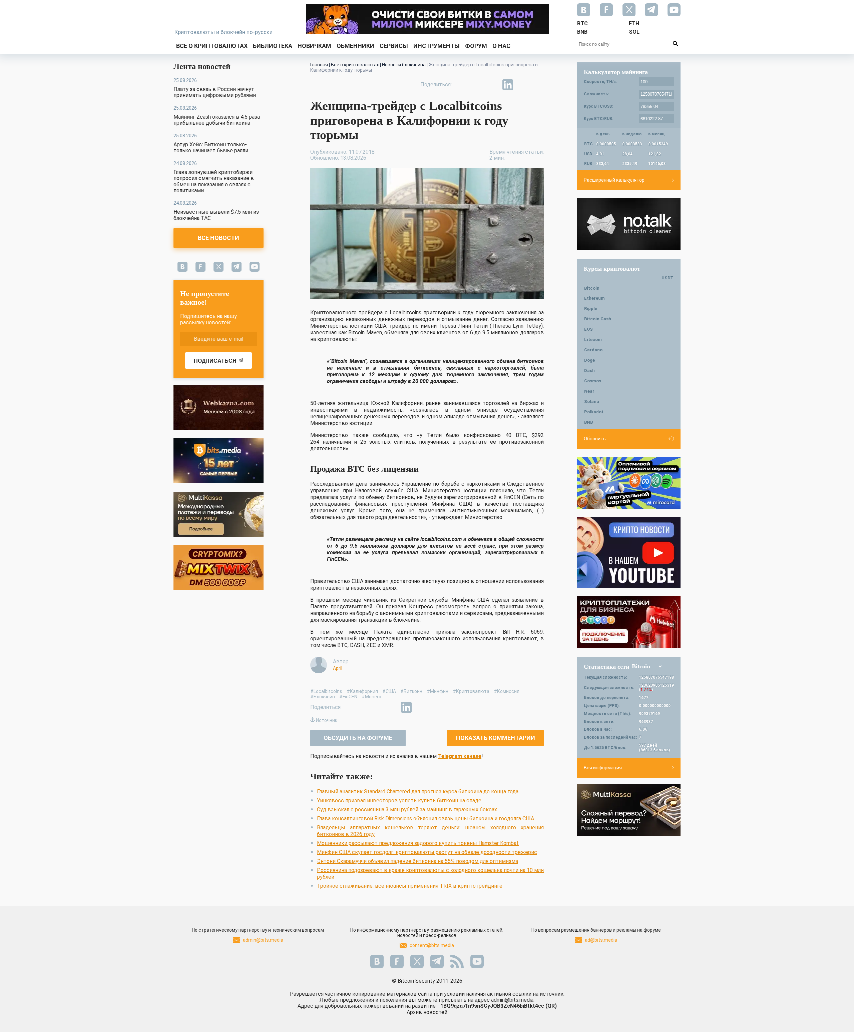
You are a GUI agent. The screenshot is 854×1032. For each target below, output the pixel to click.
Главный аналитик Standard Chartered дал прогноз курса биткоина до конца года (417, 791)
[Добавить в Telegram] (492, 84)
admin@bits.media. (512, 1000)
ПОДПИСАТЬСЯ (215, 361)
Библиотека (272, 45)
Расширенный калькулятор (614, 180)
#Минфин (437, 691)
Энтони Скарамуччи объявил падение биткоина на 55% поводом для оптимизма (417, 861)
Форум (476, 45)
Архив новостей (427, 1012)
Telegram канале (459, 756)
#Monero (371, 696)
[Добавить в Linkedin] (507, 84)
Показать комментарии (495, 737)
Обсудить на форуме (358, 737)
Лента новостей (202, 66)
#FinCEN (348, 696)
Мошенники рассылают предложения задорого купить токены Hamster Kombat (418, 843)
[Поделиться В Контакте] (523, 84)
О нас (501, 45)
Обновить (595, 438)
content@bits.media (432, 945)
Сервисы (394, 45)
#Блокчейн (322, 696)
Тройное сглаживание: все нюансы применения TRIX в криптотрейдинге (409, 886)
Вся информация (603, 767)
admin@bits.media (263, 940)
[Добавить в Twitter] (477, 84)
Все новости (218, 237)
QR (551, 1006)
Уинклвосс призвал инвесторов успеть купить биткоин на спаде (399, 800)
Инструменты (436, 45)
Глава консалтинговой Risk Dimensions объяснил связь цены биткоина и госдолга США (425, 818)
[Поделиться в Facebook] (461, 84)
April (337, 668)
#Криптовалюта (471, 691)
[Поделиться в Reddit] (538, 84)
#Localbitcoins (326, 691)
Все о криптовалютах (212, 45)
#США (389, 691)
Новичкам (314, 45)
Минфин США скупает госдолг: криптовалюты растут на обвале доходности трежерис (427, 852)
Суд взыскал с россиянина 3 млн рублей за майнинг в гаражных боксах (407, 809)
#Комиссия (506, 691)
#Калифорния (362, 691)
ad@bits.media (601, 940)
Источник (326, 720)
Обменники (355, 45)
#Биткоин (411, 691)
